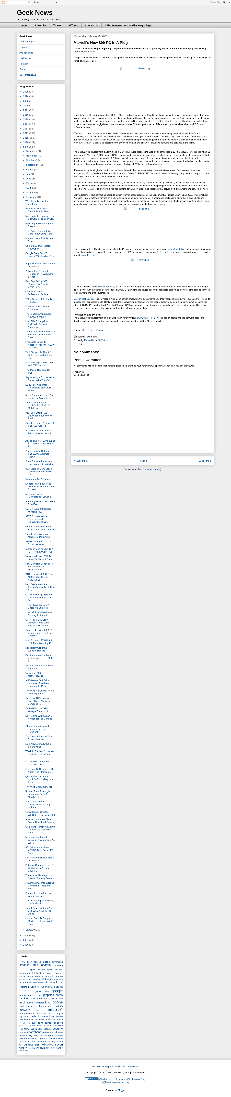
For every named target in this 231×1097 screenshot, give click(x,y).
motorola (41, 1013)
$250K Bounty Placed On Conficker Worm (38, 543)
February (31, 197)
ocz (55, 1019)
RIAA (22, 962)
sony (29, 1035)
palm (40, 1022)
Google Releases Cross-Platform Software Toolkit (39, 528)
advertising (57, 962)
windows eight (32, 1044)
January (30, 929)
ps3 (49, 1025)
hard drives (37, 998)
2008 (26, 935)
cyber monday (33, 979)
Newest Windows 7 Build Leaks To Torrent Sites (38, 557)
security (58, 1028)
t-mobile (43, 1038)
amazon (24, 965)
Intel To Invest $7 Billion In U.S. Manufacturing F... (39, 642)
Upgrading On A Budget (38, 479)
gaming (25, 991)
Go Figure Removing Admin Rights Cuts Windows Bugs (40, 829)
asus (25, 973)
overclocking (24, 1023)
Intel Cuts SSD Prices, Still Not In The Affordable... (39, 770)
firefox (32, 986)
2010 (26, 142)
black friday (53, 973)
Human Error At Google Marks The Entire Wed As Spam (40, 921)
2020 (26, 105)
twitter (59, 1038)
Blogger (121, 1090)
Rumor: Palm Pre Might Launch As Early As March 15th (37, 794)
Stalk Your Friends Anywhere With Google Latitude (38, 804)
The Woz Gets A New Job (39, 786)
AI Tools (73, 25)
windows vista (27, 1047)
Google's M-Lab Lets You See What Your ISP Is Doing (38, 911)
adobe (46, 961)
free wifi (40, 987)
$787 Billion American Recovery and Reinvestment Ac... (36, 519)
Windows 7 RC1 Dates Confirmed (37, 308)
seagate (47, 1029)
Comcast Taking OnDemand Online (36, 293)
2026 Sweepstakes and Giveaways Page (128, 25)
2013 (26, 128)
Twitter (57, 25)
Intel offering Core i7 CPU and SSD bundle (39, 364)
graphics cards (53, 995)
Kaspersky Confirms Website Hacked (36, 649)
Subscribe (40, 25)
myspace (23, 1016)
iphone (57, 1002)
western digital (51, 1041)
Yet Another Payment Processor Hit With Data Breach (39, 274)
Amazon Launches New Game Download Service (39, 821)
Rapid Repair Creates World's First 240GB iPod (40, 813)
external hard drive (176, 249)
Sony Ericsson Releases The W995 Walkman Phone (38, 454)
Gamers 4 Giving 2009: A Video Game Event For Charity (38, 633)
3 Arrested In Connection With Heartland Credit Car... (38, 471)
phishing (58, 1022)
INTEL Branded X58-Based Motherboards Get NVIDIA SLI (39, 577)
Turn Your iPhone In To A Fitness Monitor (38, 738)
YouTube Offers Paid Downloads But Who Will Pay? (39, 415)
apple (23, 969)
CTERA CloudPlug (105, 286)
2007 (26, 940)
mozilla (51, 1013)
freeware (49, 987)
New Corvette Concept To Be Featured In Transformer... (39, 566)
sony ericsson (40, 1036)
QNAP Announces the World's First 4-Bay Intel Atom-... (39, 779)
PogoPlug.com (88, 255)
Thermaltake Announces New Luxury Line (38, 315)
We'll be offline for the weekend (37, 202)
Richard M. (90, 340)
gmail (47, 991)
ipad (47, 1002)
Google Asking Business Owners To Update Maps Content (39, 486)
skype (22, 1032)
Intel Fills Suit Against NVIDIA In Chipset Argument (36, 324)
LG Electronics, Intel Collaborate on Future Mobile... (38, 387)
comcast (39, 976)
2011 (26, 137)
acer (29, 961)
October (30, 160)
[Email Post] (80, 343)
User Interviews (27, 74)
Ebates (23, 47)
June (29, 178)
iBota (22, 69)
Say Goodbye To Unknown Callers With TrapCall (39, 379)
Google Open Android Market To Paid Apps (37, 535)
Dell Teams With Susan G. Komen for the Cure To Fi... (39, 718)
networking (48, 1016)
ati (30, 973)
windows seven (52, 1044)
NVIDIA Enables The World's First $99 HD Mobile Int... (37, 405)
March (29, 192)
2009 (26, 147)
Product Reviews (117, 1066)
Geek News (35, 12)
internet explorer (35, 1002)
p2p (34, 1022)
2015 (26, 119)
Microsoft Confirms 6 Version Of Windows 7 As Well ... (40, 840)
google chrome (27, 995)
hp (56, 998)
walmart (38, 1041)
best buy (41, 973)
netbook (35, 1016)
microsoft (55, 1010)
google (57, 991)
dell (43, 979)
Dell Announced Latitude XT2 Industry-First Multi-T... (39, 658)
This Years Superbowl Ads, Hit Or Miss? (39, 902)
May (28, 183)
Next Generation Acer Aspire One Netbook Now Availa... (40, 587)
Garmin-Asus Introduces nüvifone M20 (38, 510)
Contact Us (91, 25)
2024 (26, 96)
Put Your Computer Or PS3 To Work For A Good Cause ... (39, 868)
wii (20, 1045)
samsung (36, 1028)
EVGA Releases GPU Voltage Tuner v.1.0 (37, 710)
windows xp (42, 1047)
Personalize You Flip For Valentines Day (38, 894)
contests (49, 976)
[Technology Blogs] (136, 1079)
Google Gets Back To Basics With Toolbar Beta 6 (39, 256)
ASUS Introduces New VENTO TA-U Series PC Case (39, 850)
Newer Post (81, 460)
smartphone (33, 1032)
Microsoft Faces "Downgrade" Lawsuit (38, 495)
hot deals (49, 998)
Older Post (205, 460)
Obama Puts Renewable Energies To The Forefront (38, 729)
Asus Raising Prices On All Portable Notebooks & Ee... (39, 433)
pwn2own (58, 1025)
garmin (38, 991)
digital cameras (55, 979)
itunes (29, 1006)
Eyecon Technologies (84, 299)
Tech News (133, 1066)
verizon (23, 1041)
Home (23, 25)
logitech (58, 1006)
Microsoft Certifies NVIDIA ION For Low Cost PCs (39, 550)
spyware (59, 1036)
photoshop (23, 1026)
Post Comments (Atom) (149, 469)
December (32, 151)
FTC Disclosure (100, 1066)
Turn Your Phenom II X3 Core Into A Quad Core (38, 232)
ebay (25, 982)
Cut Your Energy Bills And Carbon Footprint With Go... (39, 597)
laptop (42, 1006)
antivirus (58, 965)
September (32, 164)
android (46, 965)
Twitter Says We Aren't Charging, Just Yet (37, 606)
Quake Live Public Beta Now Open (37, 247)
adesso (37, 962)
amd (35, 965)
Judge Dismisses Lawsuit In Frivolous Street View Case (40, 334)
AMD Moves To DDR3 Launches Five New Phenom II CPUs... (37, 683)
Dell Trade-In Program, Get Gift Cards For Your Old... (40, 217)
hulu (61, 999)
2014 (26, 124)
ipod (21, 1006)
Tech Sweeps (26, 41)
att (33, 972)
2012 (26, 133)
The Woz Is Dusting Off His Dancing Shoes (39, 692)
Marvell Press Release (93, 330)
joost (36, 1006)
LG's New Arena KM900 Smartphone (38, 745)
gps (40, 995)
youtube (23, 1050)
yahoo (59, 1047)
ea (20, 982)
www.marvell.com (146, 318)
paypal (48, 1022)
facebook (52, 982)
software (46, 1032)
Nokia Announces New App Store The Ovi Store (39, 396)
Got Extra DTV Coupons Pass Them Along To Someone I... (38, 701)
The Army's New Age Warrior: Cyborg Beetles (39, 877)
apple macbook (38, 969)
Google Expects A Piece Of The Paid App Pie (39, 424)
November (32, 155)
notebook (39, 1019)
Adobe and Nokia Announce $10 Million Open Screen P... (40, 443)
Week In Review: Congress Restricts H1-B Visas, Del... (39, 754)
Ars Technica (26, 52)
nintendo (23, 1019)
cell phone (28, 976)
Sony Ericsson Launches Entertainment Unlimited (39, 462)
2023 (26, 101)
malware (24, 1010)
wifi (61, 1041)
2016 (26, 114)
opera (60, 1019)
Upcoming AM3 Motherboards (34, 674)
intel (22, 1002)
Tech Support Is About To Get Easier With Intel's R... (38, 355)
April (28, 188)
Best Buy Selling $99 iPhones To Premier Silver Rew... (37, 284)
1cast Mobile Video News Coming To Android (38, 614)
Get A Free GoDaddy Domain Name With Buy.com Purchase (37, 622)
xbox (52, 1047)
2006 (26, 944)
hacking (24, 998)
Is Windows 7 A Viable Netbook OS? (37, 763)
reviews (24, 1028)
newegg (59, 1016)
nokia (31, 1019)
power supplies (37, 1025)
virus (30, 1041)
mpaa (60, 1013)
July (28, 174)
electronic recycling (37, 983)
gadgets (58, 986)
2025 (26, 91)
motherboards (26, 1013)
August (30, 169)
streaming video (28, 1038)
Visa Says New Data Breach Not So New (37, 210)
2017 (26, 110)
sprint (51, 1035)
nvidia (48, 1019)
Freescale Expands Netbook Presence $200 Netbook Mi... (39, 345)
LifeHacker (25, 58)
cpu (57, 976)
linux (50, 1006)
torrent (52, 1039)
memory (39, 1010)
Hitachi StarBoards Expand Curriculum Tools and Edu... (39, 885)
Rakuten (23, 63)
